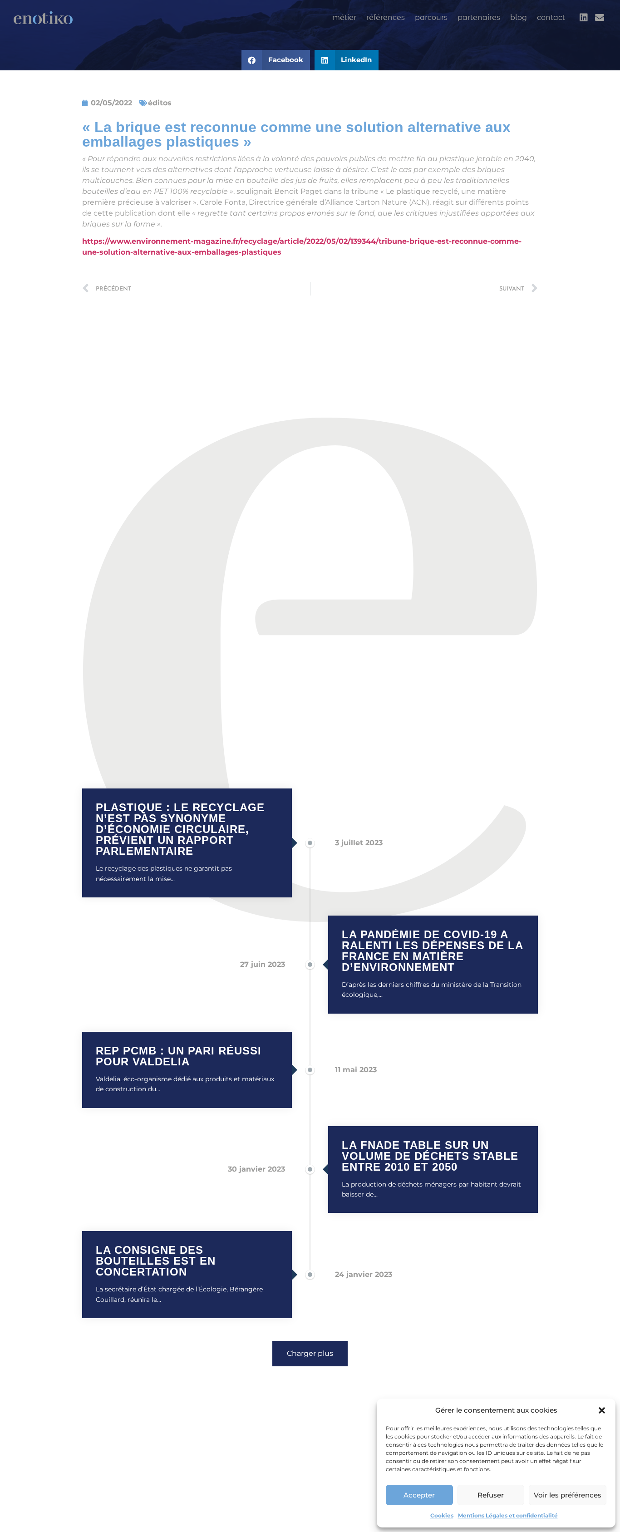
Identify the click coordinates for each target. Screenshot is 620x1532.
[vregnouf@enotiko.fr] (599, 17)
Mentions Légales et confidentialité (508, 1515)
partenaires (479, 17)
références (385, 17)
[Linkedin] (584, 18)
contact (551, 17)
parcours (431, 17)
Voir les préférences (567, 1495)
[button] (601, 1410)
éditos (160, 103)
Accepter (419, 1495)
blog (518, 17)
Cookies (441, 1515)
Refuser (490, 1495)
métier (344, 17)
